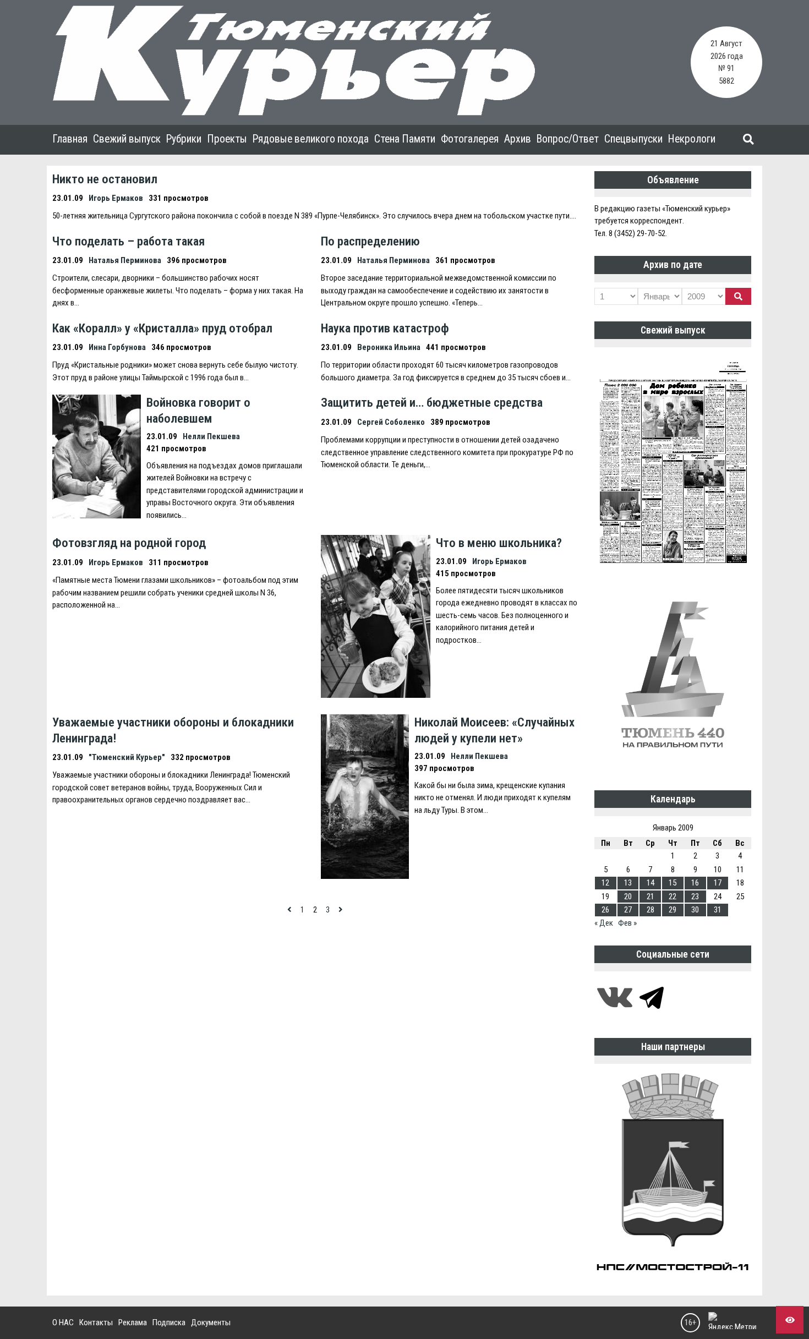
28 (650, 910)
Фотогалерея (470, 139)
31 (717, 910)
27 (628, 910)
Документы (211, 1322)
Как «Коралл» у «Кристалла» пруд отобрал (162, 328)
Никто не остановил (104, 179)
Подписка (168, 1322)
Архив (517, 139)
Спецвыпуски (633, 139)
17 (717, 883)
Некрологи (691, 139)
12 (605, 883)
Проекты (227, 139)
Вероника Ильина (388, 347)
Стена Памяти (404, 139)
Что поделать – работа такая (128, 241)
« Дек (603, 923)
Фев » (627, 923)
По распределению (370, 241)
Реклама (132, 1322)
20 (628, 896)
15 (672, 883)
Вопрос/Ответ (568, 139)
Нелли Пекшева (211, 436)
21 (650, 896)
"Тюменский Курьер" (127, 757)
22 (672, 896)
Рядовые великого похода (311, 139)
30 (695, 910)
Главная (70, 139)
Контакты (96, 1322)
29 (672, 910)
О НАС (63, 1322)
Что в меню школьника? (499, 542)
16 (695, 883)
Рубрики (183, 139)
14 (650, 883)
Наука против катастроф (385, 328)
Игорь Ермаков (116, 198)
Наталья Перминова (125, 260)
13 (628, 883)
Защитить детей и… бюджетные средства (432, 402)
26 (605, 910)
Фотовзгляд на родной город (129, 542)
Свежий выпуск (127, 139)
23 (695, 896)
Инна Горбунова (117, 347)
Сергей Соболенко (391, 422)
